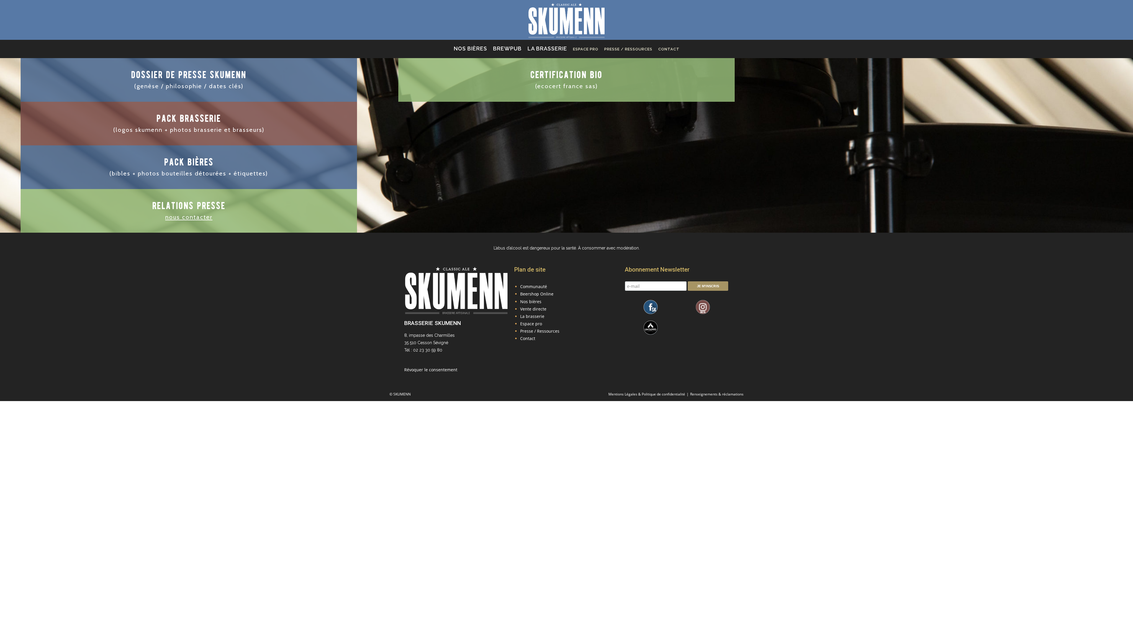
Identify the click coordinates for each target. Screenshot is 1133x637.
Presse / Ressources (539, 331)
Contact (527, 338)
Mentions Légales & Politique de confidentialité (646, 394)
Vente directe (533, 309)
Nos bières (530, 301)
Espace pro (531, 323)
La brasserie (532, 316)
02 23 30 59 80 (427, 350)
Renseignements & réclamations (717, 394)
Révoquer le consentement (430, 369)
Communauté (533, 286)
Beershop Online (537, 294)
